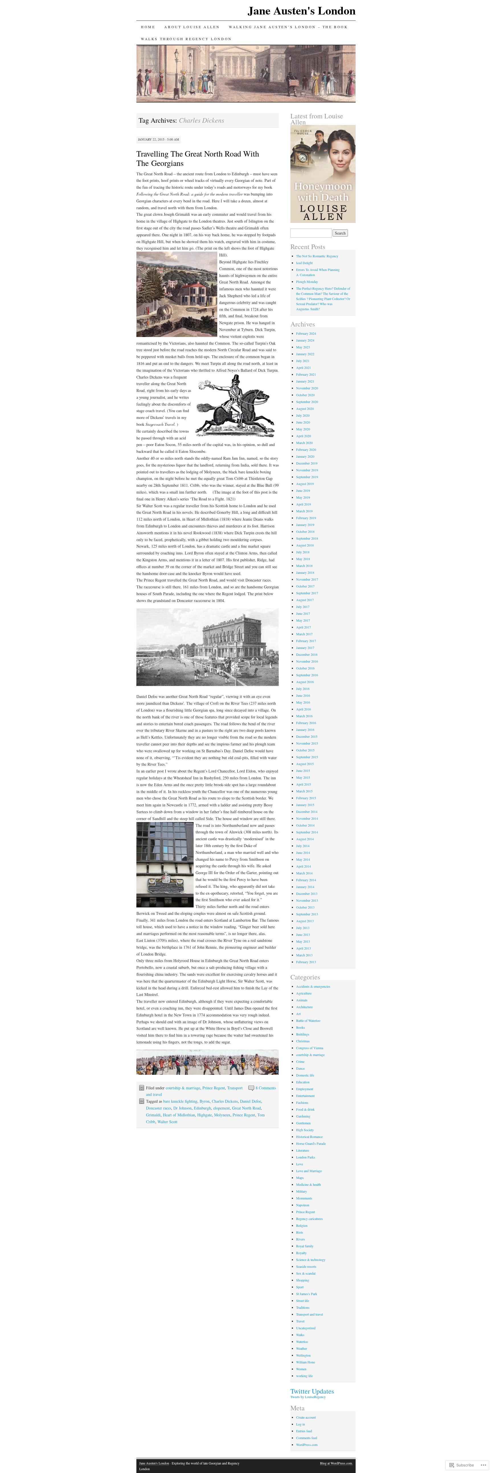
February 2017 (306, 640)
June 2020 (303, 422)
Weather (301, 1348)
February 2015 (306, 798)
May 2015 (303, 777)
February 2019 (306, 517)
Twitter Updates (312, 1391)
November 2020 (307, 388)
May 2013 (303, 941)
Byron (205, 1101)
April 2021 (303, 367)
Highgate (204, 1114)
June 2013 (303, 934)
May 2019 (303, 497)
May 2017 (303, 620)
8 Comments (266, 1087)
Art (298, 1013)
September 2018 (307, 538)
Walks (300, 1334)
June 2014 (303, 852)
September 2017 (307, 593)
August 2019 (305, 483)
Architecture (304, 1006)
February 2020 (306, 449)
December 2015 (306, 736)
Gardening (303, 1116)
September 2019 (307, 476)
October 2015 (305, 750)
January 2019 (305, 524)
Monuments (304, 1198)
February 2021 (306, 374)
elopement (221, 1108)
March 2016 (304, 716)
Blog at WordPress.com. (336, 1463)
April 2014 (303, 866)
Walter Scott (167, 1121)
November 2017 (307, 579)
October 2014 (305, 825)
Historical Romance (309, 1136)
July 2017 (302, 606)
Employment (304, 1088)
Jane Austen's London (302, 10)
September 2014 (307, 832)
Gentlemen (303, 1123)
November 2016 (307, 661)
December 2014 (306, 811)
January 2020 (305, 456)
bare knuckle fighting (180, 1101)
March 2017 (304, 634)
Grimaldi (153, 1114)
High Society (305, 1129)
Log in (300, 1424)
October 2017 (305, 586)
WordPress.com (306, 1444)
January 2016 (305, 729)
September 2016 (307, 675)
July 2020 (302, 415)
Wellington (303, 1355)
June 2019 (303, 490)
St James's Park (306, 1293)
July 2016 (302, 688)
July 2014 (302, 845)
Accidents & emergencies (313, 986)
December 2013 (306, 893)
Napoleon (302, 1205)
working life (304, 1375)
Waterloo (302, 1341)
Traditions (302, 1307)
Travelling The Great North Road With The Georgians (197, 158)
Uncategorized (305, 1328)
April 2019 (303, 504)
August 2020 (305, 408)
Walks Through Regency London (186, 38)
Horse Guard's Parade (311, 1143)
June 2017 (303, 613)
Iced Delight (304, 262)
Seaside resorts (306, 1266)
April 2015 (303, 784)
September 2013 (307, 914)
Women (301, 1369)
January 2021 (305, 381)
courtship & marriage (183, 1087)
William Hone (305, 1362)
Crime (300, 1061)
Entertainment (305, 1095)
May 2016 (303, 702)
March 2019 (304, 511)
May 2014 (303, 859)
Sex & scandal (305, 1273)
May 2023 (303, 347)
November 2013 (307, 900)
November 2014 (307, 818)
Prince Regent (213, 1087)
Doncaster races (158, 1108)
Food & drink (305, 1109)
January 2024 (305, 340)
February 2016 (306, 722)
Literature (302, 1150)
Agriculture (303, 993)
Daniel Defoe (250, 1101)
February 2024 (306, 333)
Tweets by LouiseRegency (308, 1396)
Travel (300, 1321)
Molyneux (222, 1114)
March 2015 (304, 791)
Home (148, 26)
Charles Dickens (225, 1101)
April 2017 (303, 627)
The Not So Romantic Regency (317, 256)
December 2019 (306, 463)
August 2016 (305, 681)
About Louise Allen (192, 26)
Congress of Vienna (309, 1047)
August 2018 (305, 545)
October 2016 (305, 668)
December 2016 (306, 654)
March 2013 (304, 955)
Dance (300, 1068)
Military (301, 1191)
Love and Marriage (309, 1170)
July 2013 (302, 927)
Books (300, 1027)
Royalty (301, 1252)
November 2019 (307, 470)
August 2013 (305, 921)
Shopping (302, 1280)
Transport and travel (309, 1314)
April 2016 (303, 709)
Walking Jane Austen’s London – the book (288, 26)
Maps (300, 1177)
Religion (302, 1225)
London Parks (305, 1157)
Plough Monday (307, 281)
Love (299, 1164)
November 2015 (307, 743)
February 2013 (306, 962)
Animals (302, 1000)
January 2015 (305, 804)
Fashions (302, 1102)
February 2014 (306, 880)
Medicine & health (308, 1184)
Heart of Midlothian (179, 1114)
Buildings (302, 1034)
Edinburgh (202, 1108)
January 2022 (305, 354)
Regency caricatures (309, 1218)
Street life (302, 1300)
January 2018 (305, 572)
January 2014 (305, 886)
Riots (299, 1232)
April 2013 (303, 948)
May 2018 (303, 558)
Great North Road (246, 1108)
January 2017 (305, 647)
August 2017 (305, 599)
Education (302, 1082)
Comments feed (306, 1437)
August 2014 (305, 839)
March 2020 (304, 442)
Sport (300, 1287)
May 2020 (303, 429)
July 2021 (302, 360)
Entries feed (304, 1431)
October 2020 (305, 395)
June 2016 (303, 695)
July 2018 (302, 552)
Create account (306, 1417)
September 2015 (307, 757)
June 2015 (303, 770)
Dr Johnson (182, 1108)
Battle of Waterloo (308, 1020)
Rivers (300, 1239)
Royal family (304, 1246)
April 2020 (303, 436)
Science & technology (310, 1259)
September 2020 (307, 401)
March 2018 (304, 565)
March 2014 (304, 873)
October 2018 (305, 531)
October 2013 (305, 907)
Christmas (303, 1041)
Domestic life (305, 1075)
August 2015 (305, 763)
